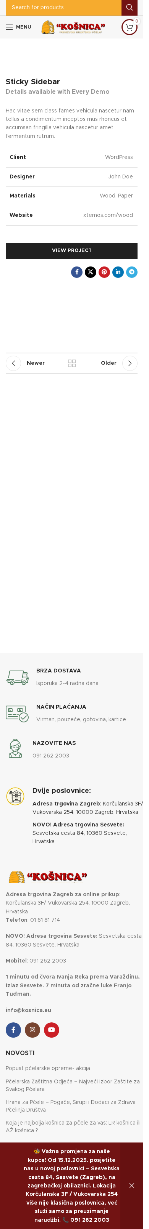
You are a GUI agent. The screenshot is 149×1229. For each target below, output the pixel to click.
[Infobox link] (52, 677)
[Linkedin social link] (118, 272)
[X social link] (90, 272)
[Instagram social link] (32, 1030)
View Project (72, 250)
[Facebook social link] (77, 272)
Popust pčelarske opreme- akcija (48, 1068)
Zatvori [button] (131, 1186)
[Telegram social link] (132, 272)
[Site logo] (73, 27)
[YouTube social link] (51, 1030)
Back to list (72, 363)
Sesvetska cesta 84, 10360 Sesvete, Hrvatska (79, 833)
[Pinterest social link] (104, 272)
